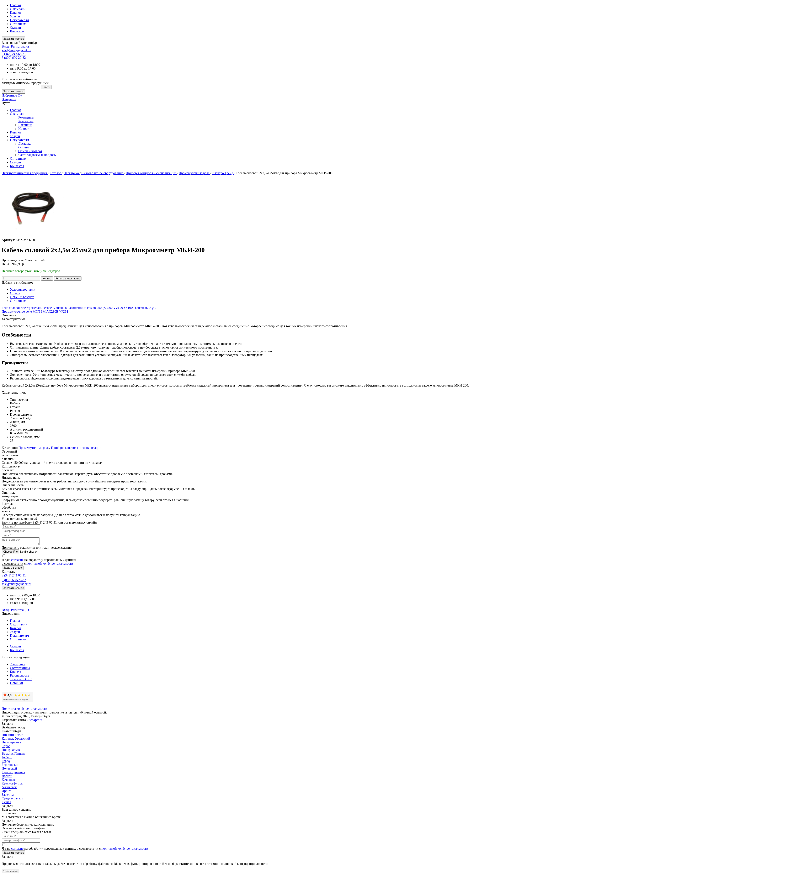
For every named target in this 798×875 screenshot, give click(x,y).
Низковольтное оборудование (102, 173)
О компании (18, 9)
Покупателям (19, 20)
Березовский (11, 764)
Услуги (15, 16)
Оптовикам (18, 24)
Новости (24, 128)
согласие (17, 560)
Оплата (23, 147)
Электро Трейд (223, 173)
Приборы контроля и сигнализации (151, 173)
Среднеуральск (12, 798)
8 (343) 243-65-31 (14, 54)
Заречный (9, 794)
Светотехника (20, 668)
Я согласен (10, 871)
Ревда (6, 761)
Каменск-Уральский (16, 738)
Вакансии (25, 125)
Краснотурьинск (13, 772)
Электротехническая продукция (25, 173)
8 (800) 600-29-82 (14, 57)
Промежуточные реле (194, 173)
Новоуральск (11, 749)
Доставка (24, 143)
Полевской (9, 768)
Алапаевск (9, 787)
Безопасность (19, 675)
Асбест (7, 757)
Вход (5, 46)
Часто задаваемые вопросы (37, 155)
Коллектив (25, 121)
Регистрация (20, 46)
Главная (15, 5)
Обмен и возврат (30, 151)
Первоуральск (11, 742)
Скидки (15, 27)
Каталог (15, 12)
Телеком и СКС (21, 679)
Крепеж (15, 671)
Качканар (8, 779)
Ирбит (6, 791)
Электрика (72, 173)
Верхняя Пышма (13, 753)
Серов (6, 746)
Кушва (6, 802)
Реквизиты (26, 117)
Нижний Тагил (12, 735)
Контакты (17, 31)
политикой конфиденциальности (49, 563)
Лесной (7, 776)
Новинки (16, 683)
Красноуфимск (12, 783)
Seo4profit (35, 720)
